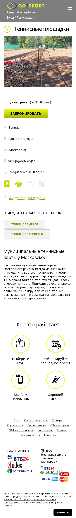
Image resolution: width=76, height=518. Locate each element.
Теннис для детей (24, 224)
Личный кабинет (30, 435)
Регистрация (26, 17)
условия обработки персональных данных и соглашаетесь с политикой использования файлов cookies (33, 502)
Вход (10, 17)
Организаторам (36, 425)
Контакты (50, 435)
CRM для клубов (59, 425)
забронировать (25, 113)
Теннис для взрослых (27, 234)
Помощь (62, 430)
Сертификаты (15, 425)
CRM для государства (21, 430)
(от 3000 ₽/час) (29, 102)
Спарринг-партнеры (36, 420)
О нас (17, 420)
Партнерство (45, 430)
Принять (63, 512)
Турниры (57, 420)
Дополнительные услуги (27, 197)
